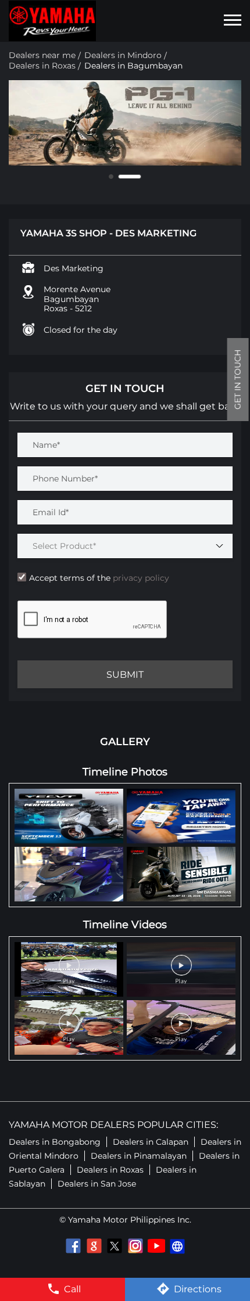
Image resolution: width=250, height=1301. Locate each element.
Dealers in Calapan (150, 1142)
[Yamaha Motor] (52, 21)
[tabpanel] (125, 123)
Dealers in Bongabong (55, 1142)
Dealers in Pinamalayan (139, 1156)
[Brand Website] (177, 1246)
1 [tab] (111, 176)
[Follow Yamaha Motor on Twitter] (114, 1246)
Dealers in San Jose (97, 1183)
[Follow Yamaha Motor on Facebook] (72, 1246)
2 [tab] (129, 176)
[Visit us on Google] (93, 1246)
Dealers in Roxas (110, 1170)
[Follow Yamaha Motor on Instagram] (135, 1246)
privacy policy (139, 578)
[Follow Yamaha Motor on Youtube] (156, 1246)
